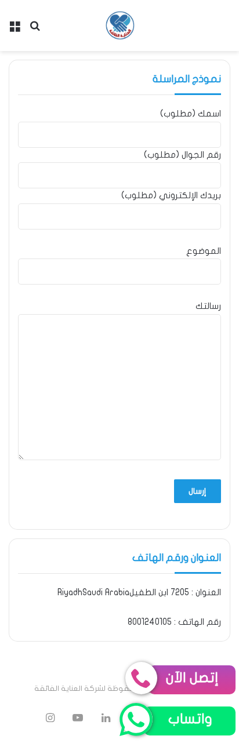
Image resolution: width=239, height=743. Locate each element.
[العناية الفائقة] (119, 25)
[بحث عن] (35, 30)
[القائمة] (14, 30)
